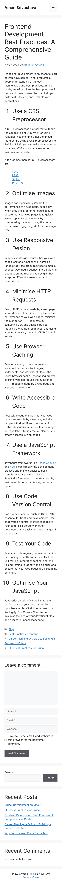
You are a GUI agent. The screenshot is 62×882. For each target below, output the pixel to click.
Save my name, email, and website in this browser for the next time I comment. (30, 740)
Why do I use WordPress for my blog (26, 833)
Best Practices (17, 634)
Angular (50, 462)
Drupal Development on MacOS (23, 804)
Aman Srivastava (20, 7)
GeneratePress (31, 877)
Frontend (32, 634)
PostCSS (17, 183)
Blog (11, 629)
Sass (15, 171)
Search (9, 772)
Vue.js (13, 466)
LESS (15, 175)
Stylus (16, 179)
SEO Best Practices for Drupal (26, 648)
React (41, 462)
